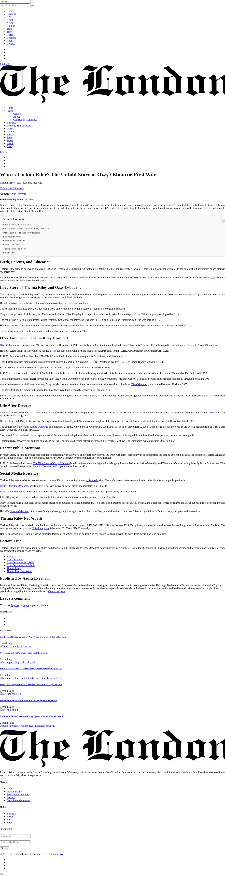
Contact (11, 43)
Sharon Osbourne (19, 511)
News (10, 22)
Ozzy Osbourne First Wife (20, 562)
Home (10, 11)
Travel (10, 31)
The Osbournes (139, 384)
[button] (32, 5)
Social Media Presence (13, 244)
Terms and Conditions (18, 794)
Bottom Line (9, 252)
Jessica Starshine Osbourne (14, 486)
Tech (9, 28)
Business (11, 14)
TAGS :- (11, 556)
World (10, 34)
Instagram (131, 502)
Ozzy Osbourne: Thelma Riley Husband (21, 232)
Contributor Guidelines (25, 119)
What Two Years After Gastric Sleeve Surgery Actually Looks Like (31, 668)
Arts (9, 17)
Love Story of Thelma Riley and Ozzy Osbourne (26, 228)
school (213, 412)
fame (85, 303)
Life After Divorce (12, 236)
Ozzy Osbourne (8, 345)
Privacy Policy (14, 791)
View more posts (56, 591)
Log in (3, 152)
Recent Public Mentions (14, 240)
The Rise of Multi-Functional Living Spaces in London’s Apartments (31, 716)
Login (26, 605)
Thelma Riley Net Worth (14, 248)
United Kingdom (40, 528)
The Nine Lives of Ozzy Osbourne (51, 463)
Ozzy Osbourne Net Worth (21, 565)
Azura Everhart (18, 193)
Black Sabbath (57, 350)
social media (92, 480)
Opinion (11, 25)
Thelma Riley (14, 568)
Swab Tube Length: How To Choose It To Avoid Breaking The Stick (31, 684)
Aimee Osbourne (39, 426)
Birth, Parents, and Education (17, 224)
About (10, 40)
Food (9, 146)
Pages (10, 110)
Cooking (11, 37)
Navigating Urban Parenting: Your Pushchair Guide (24, 653)
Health (10, 19)
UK (213, 277)
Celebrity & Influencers (19, 125)
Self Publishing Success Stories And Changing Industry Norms (28, 700)
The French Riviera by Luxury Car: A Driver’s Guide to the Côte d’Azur (33, 637)
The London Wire (55, 854)
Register (15, 605)
